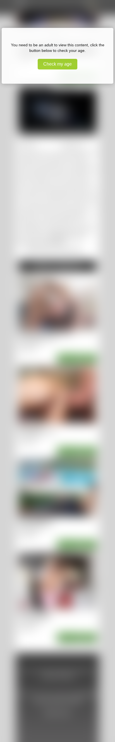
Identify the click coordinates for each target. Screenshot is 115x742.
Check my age (57, 64)
